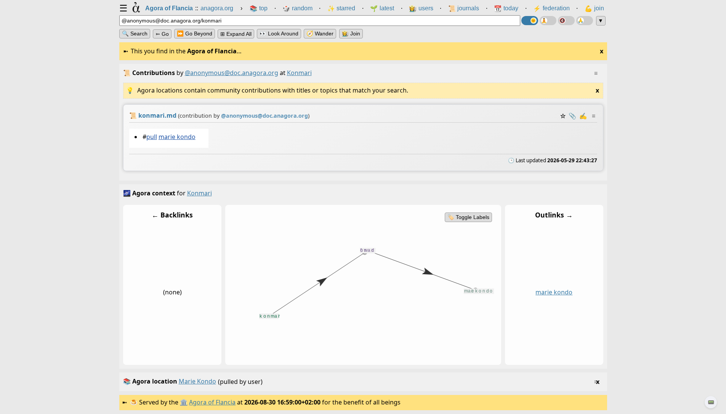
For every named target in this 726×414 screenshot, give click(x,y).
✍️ (583, 116)
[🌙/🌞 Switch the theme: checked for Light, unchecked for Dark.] (529, 20)
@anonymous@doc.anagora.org (231, 73)
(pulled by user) (361, 381)
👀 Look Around (279, 33)
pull (151, 137)
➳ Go (162, 34)
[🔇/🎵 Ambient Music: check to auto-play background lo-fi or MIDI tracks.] (566, 20)
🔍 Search (134, 33)
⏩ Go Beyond (194, 33)
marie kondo (176, 137)
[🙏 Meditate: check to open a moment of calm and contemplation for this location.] (584, 20)
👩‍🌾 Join (351, 33)
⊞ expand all (236, 34)
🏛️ (184, 402)
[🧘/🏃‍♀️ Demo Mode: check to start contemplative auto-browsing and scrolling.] (548, 20)
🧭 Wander (319, 33)
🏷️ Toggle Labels (468, 217)
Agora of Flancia (212, 402)
